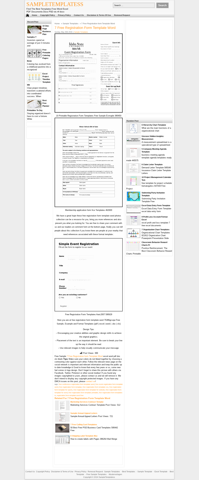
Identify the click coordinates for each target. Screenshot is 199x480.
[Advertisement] (149, 66)
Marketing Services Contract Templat (86, 402)
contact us (90, 381)
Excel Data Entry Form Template (156, 205)
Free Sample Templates (96, 474)
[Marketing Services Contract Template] (62, 409)
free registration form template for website (89, 390)
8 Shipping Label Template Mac (84, 436)
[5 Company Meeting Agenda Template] (133, 156)
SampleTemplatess (54, 4)
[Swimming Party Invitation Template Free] (133, 200)
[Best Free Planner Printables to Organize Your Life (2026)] (34, 107)
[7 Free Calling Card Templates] (62, 432)
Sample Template (144, 472)
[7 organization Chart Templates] (133, 237)
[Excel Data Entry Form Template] (134, 212)
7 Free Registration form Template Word (85, 356)
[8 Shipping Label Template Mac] (62, 443)
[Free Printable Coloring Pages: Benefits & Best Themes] (34, 56)
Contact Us (79, 15)
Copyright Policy (47, 15)
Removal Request (122, 15)
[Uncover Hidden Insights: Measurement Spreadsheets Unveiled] (134, 141)
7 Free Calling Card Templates (83, 424)
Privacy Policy (64, 15)
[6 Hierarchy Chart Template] (133, 132)
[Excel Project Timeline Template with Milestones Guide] (34, 80)
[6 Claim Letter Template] (134, 172)
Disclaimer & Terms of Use (99, 15)
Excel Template (161, 472)
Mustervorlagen (115, 474)
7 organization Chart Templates (155, 230)
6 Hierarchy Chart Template (154, 125)
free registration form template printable (83, 393)
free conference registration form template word (77, 384)
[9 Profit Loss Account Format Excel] (133, 224)
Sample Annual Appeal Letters (83, 413)
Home (34, 15)
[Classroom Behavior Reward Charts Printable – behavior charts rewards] (134, 250)
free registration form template (70, 387)
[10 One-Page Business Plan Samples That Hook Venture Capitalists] (34, 33)
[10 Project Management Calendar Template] (134, 185)
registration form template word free (70, 395)
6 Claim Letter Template (152, 164)
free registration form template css (96, 387)
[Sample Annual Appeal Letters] (62, 421)
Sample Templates (70, 24)
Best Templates (128, 472)
